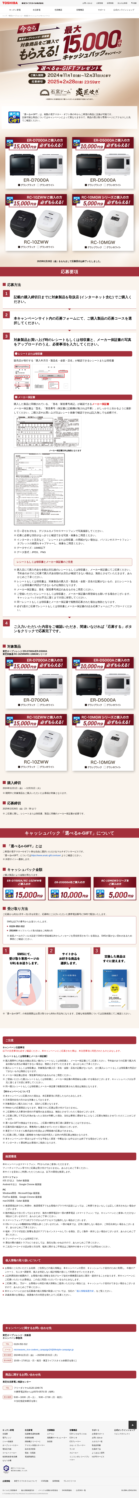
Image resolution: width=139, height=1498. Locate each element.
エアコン (50, 1434)
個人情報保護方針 (85, 1291)
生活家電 (36, 10)
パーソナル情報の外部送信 (48, 1490)
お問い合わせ (87, 3)
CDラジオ (73, 1438)
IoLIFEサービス (98, 1457)
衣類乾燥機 (29, 1438)
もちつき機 (6, 1460)
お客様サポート (98, 1434)
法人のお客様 (122, 3)
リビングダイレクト (122, 1434)
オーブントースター (10, 1445)
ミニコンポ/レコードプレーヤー (79, 1458)
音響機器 (80, 10)
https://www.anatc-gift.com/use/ (46, 855)
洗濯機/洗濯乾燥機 (32, 1434)
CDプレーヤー (75, 1441)
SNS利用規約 (67, 1490)
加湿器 (49, 1441)
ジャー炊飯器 (7, 1441)
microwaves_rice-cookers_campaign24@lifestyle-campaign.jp (44, 1349)
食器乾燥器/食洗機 (9, 1457)
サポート (102, 10)
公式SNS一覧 (81, 1490)
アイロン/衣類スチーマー (35, 1445)
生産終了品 (96, 1449)
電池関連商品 (30, 1457)
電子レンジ (6, 1438)
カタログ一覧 (97, 1441)
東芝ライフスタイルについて (25, 1481)
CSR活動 (44, 1481)
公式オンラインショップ (123, 10)
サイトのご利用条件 (9, 1490)
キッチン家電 (15, 10)
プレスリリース (70, 1481)
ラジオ (72, 1449)
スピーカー (74, 1453)
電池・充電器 (30, 1453)
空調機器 (58, 10)
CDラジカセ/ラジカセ (78, 1434)
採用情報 (110, 3)
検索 (135, 3)
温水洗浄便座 (30, 1449)
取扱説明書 (96, 1445)
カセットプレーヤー (77, 1445)
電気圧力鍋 (6, 1449)
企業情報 (99, 3)
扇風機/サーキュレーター (57, 1438)
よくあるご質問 (98, 1453)
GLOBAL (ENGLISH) (129, 1490)
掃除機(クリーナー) (32, 1441)
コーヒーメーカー (9, 1453)
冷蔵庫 (5, 1434)
